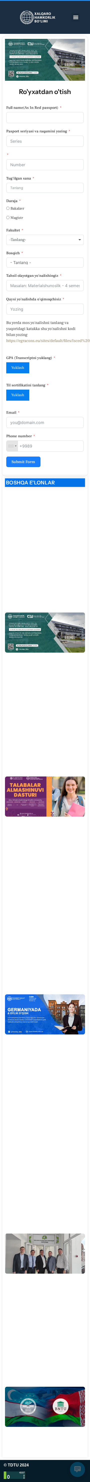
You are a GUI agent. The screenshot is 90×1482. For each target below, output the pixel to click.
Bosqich (13, 253)
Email (11, 412)
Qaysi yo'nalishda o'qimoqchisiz (33, 299)
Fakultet (13, 230)
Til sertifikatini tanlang (25, 385)
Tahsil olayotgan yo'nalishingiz (32, 275)
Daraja (12, 201)
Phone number (19, 436)
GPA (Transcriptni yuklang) (29, 358)
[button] (76, 17)
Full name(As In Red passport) (32, 107)
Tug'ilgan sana (18, 178)
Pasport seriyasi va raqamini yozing (36, 131)
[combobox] (45, 240)
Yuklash (17, 367)
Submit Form (23, 461)
